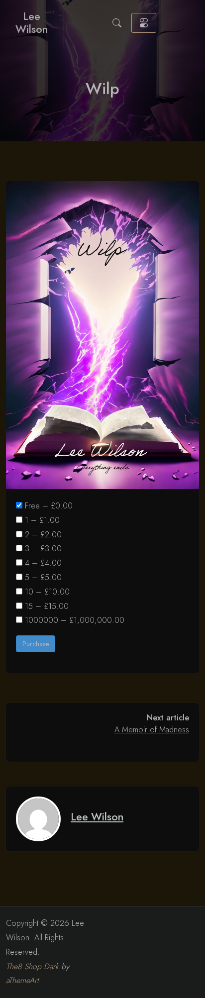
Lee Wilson (31, 22)
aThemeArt (22, 980)
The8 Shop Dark (32, 966)
